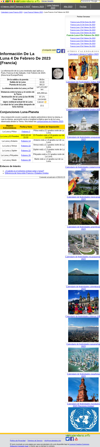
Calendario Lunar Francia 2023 (11, 12)
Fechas (83, 6)
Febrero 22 (26, 146)
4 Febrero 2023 (7, 6)
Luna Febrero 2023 (53, 6)
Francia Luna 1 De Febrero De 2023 (82, 27)
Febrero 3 (26, 132)
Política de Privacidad (17, 441)
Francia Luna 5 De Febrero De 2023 (82, 38)
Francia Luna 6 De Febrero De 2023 (82, 41)
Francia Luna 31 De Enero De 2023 (82, 25)
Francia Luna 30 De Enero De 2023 (82, 22)
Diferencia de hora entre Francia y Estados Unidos (27, 173)
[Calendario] (27, 1)
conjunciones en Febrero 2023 (50, 121)
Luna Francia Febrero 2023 (33, 12)
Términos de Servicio (34, 441)
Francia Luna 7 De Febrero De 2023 (82, 43)
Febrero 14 (26, 141)
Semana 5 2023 (23, 6)
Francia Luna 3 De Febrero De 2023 (82, 33)
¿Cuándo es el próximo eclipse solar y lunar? (24, 171)
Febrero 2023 (38, 6)
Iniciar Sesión (47, 1)
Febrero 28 (26, 160)
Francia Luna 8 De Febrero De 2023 (82, 46)
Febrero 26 (26, 155)
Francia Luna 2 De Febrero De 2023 (82, 30)
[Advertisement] (32, 32)
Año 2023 (68, 6)
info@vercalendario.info (52, 441)
